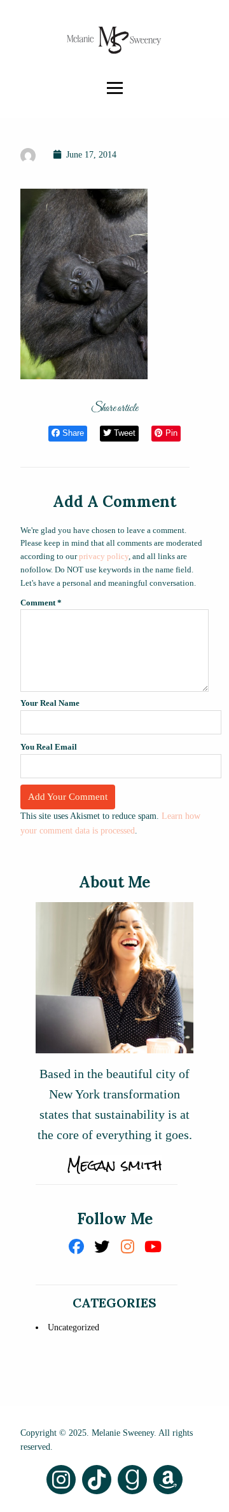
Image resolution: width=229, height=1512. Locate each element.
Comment (41, 602)
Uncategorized (73, 1327)
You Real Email (48, 747)
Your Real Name (50, 703)
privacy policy (103, 556)
